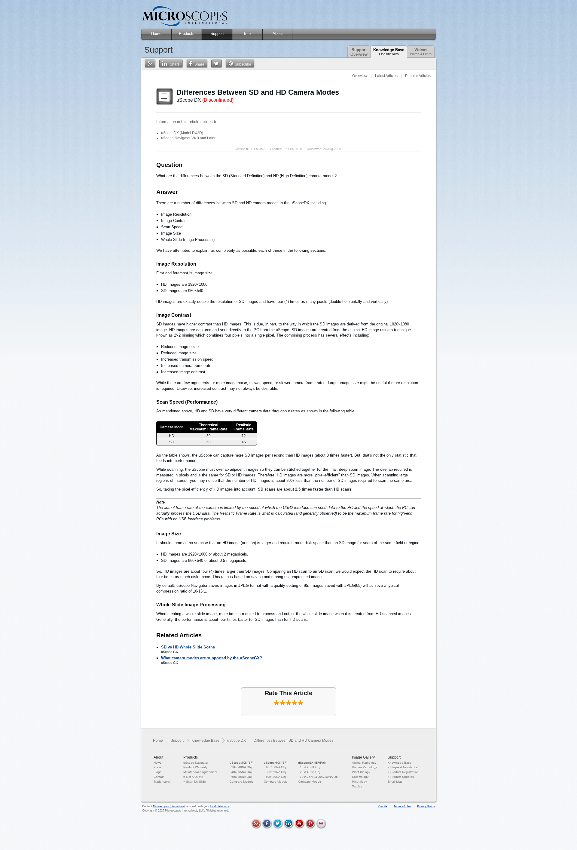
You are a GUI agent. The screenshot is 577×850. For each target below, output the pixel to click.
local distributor (219, 806)
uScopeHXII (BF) (275, 762)
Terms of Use (402, 806)
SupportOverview (359, 52)
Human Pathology (364, 767)
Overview (360, 76)
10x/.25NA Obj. (310, 767)
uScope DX (236, 740)
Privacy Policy (426, 806)
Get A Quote (194, 776)
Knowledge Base (388, 52)
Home (158, 740)
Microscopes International (169, 806)
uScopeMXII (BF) (241, 762)
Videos (421, 52)
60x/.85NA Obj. (241, 776)
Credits (382, 806)
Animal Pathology (364, 762)
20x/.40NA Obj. (241, 767)
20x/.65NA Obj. (276, 772)
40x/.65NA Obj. (241, 772)
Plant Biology (361, 772)
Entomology (360, 776)
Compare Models (241, 781)
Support (177, 740)
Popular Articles (418, 76)
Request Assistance (404, 767)
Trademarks (162, 781)
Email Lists (395, 781)
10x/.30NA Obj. (276, 767)
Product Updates (402, 776)
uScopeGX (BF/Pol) (311, 762)
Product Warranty (195, 767)
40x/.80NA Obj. (276, 776)
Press (157, 767)
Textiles (357, 786)
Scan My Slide (196, 781)
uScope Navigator (195, 762)
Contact (159, 776)
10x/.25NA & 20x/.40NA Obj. (319, 776)
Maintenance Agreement (200, 772)
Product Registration (404, 772)
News (157, 762)
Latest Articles (386, 76)
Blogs (157, 772)
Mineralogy (359, 781)
